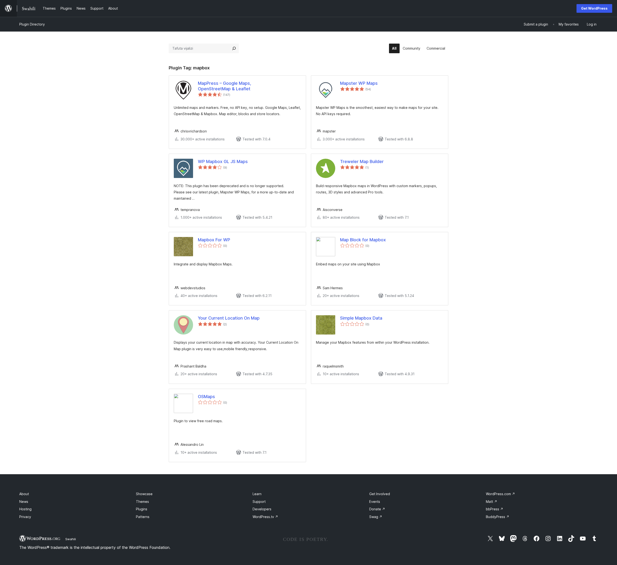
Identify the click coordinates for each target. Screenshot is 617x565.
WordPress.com (500, 494)
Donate (377, 509)
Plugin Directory (32, 24)
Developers (262, 509)
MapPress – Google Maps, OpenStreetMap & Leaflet (224, 86)
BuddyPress (497, 517)
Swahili (70, 539)
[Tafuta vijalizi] (234, 48)
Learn (257, 494)
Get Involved (379, 494)
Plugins (141, 509)
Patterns (142, 517)
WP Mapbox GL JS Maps (223, 161)
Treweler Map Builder (362, 161)
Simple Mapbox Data (361, 318)
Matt (491, 501)
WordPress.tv (265, 517)
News (23, 501)
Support (259, 501)
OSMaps (206, 396)
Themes (142, 501)
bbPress (494, 509)
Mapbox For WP (214, 239)
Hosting (25, 509)
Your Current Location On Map (229, 318)
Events (374, 501)
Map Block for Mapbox (363, 239)
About (24, 494)
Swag (375, 517)
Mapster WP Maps (359, 83)
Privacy (25, 517)
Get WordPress (594, 8)
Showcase (144, 494)
